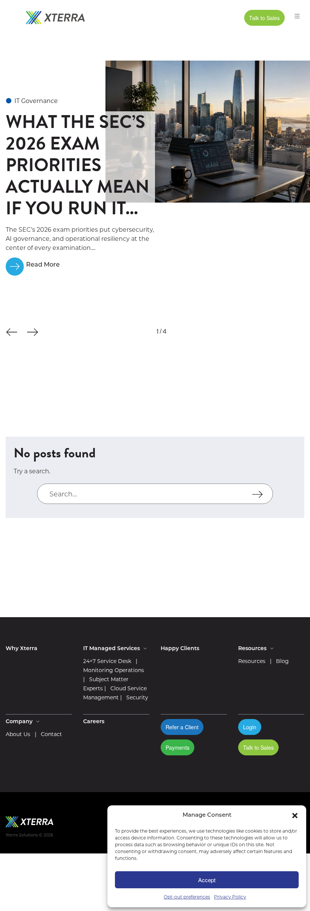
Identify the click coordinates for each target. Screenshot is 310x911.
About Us (18, 734)
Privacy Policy (230, 897)
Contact (51, 734)
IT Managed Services (112, 649)
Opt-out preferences (187, 897)
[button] (295, 815)
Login (249, 727)
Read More (43, 265)
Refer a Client (182, 727)
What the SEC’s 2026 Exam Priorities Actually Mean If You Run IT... (77, 165)
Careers (93, 722)
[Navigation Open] (295, 19)
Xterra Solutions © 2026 (29, 835)
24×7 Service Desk (107, 661)
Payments (177, 747)
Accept (206, 880)
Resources (251, 661)
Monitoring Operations (113, 670)
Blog (282, 661)
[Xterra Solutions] (55, 17)
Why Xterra (21, 649)
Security (137, 697)
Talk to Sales (264, 18)
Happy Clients (180, 649)
